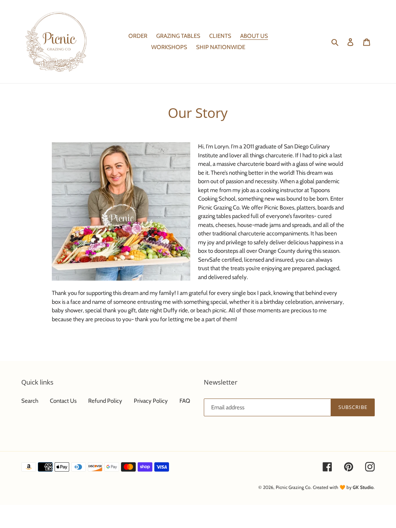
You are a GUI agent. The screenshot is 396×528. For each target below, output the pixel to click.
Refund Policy (105, 400)
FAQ (184, 400)
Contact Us (63, 400)
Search (29, 400)
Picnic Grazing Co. (294, 487)
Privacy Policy (151, 400)
